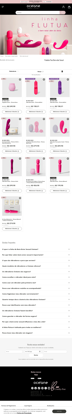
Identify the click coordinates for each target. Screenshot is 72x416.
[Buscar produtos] (63, 12)
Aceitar (59, 411)
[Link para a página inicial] (2, 56)
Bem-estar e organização (11, 56)
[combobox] (41, 12)
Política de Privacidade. (24, 413)
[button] (36, 249)
